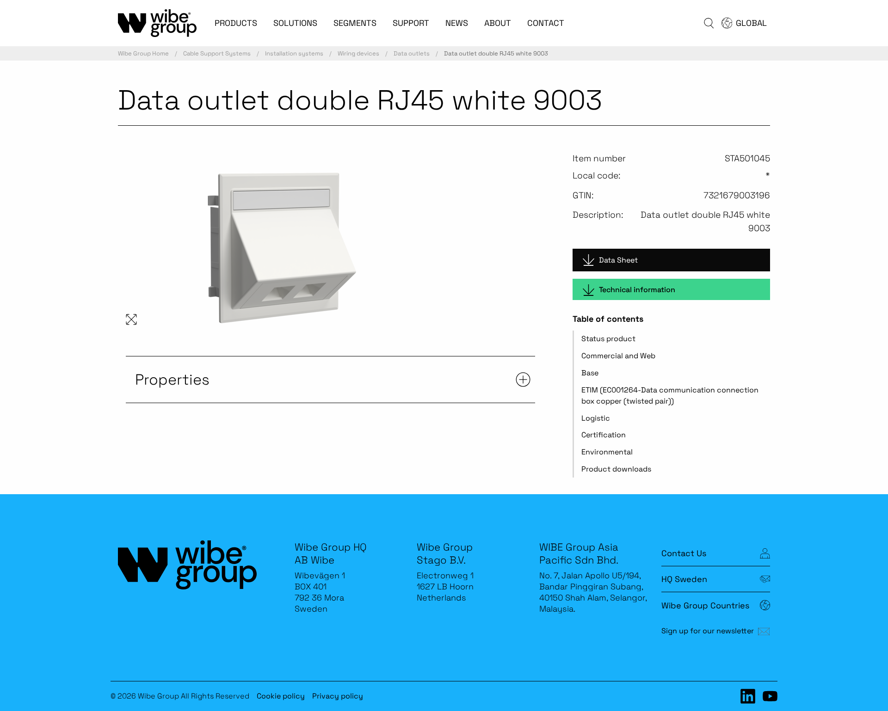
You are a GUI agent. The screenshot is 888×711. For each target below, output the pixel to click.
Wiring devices (358, 53)
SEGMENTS (354, 23)
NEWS (456, 23)
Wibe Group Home (143, 53)
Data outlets (412, 53)
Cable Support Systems (217, 53)
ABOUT (497, 23)
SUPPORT (411, 23)
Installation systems (294, 53)
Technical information (637, 289)
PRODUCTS (236, 23)
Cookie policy (281, 696)
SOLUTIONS (295, 23)
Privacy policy (337, 696)
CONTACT (545, 23)
